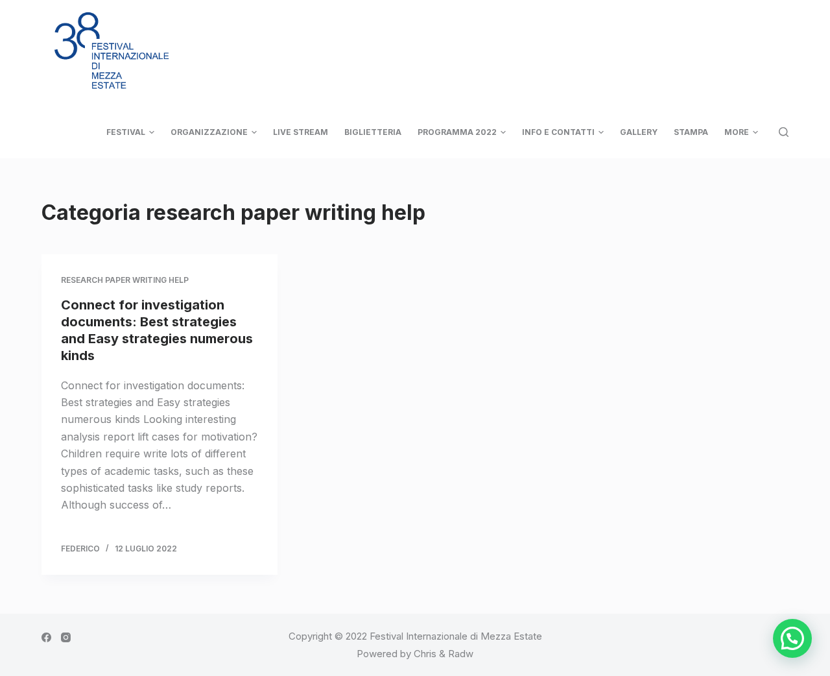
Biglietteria (372, 132)
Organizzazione (209, 132)
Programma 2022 (457, 132)
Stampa (691, 132)
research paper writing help (125, 280)
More (736, 132)
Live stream (300, 132)
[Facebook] (46, 637)
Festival (125, 132)
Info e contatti (558, 132)
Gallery (639, 132)
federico (80, 548)
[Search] (783, 132)
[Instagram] (66, 637)
